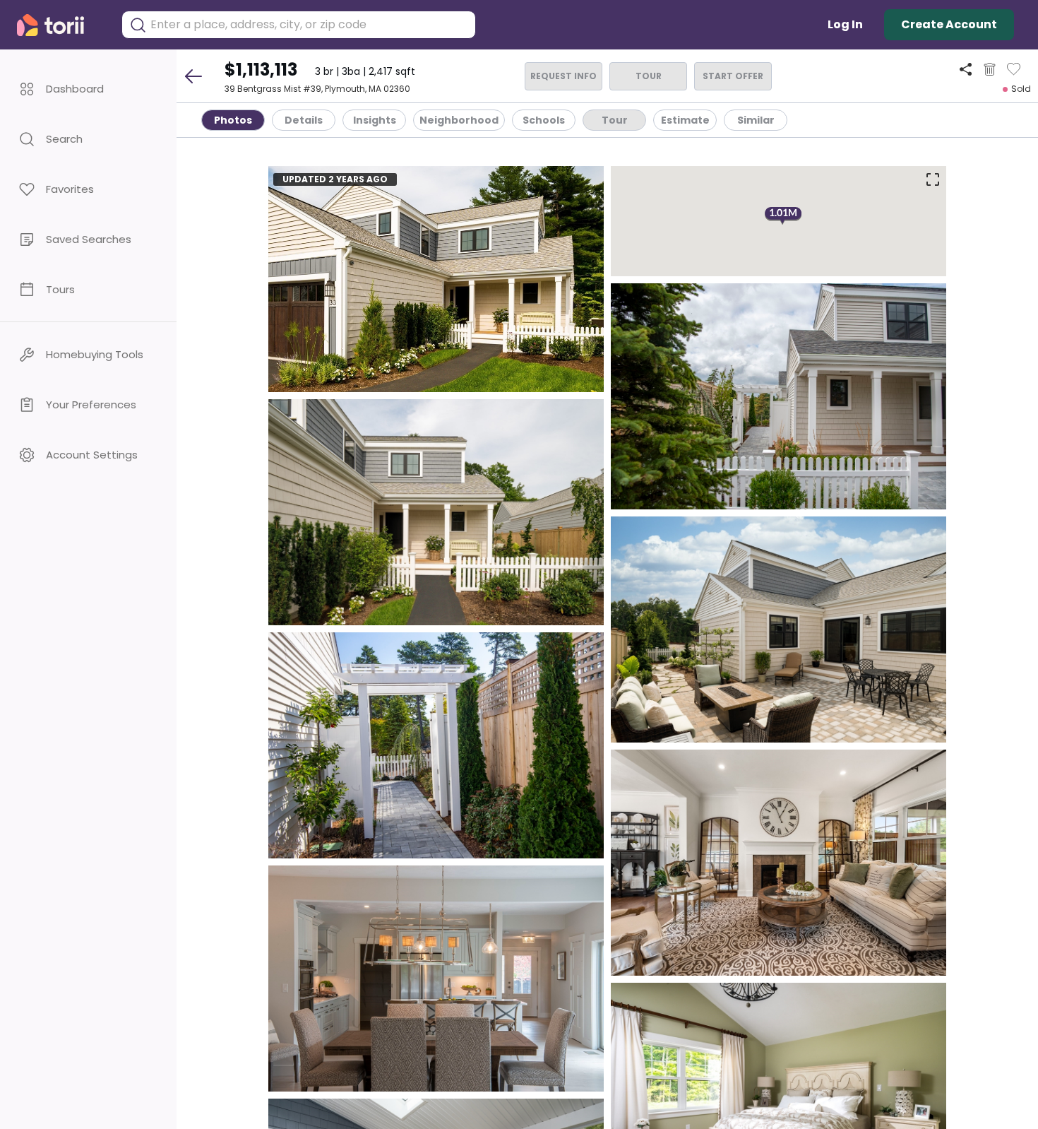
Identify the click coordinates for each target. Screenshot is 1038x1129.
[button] (88, 89)
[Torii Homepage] (60, 25)
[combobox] (309, 24)
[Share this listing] (965, 69)
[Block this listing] (989, 69)
